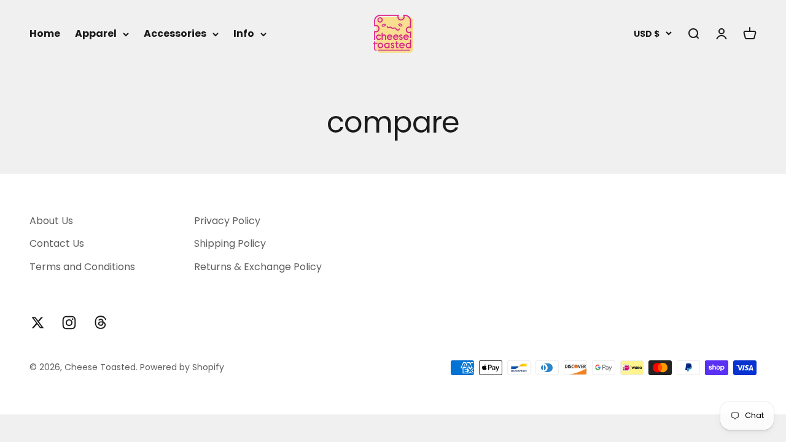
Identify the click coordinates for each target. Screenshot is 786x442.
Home (44, 33)
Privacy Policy (227, 221)
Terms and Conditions (82, 267)
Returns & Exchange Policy (258, 267)
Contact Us (56, 243)
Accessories (175, 33)
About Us (51, 221)
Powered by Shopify (182, 367)
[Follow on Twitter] (37, 322)
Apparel (96, 33)
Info (243, 33)
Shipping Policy (230, 243)
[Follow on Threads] (100, 322)
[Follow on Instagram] (69, 322)
